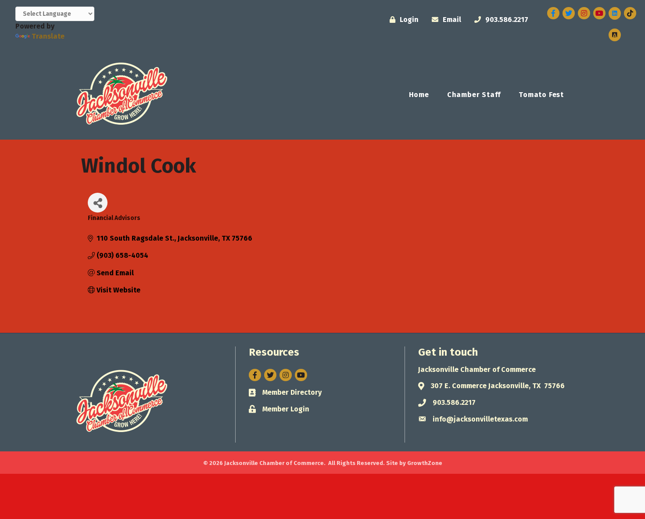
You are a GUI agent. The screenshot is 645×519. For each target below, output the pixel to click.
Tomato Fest (541, 94)
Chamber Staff (474, 94)
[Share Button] (98, 203)
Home (419, 94)
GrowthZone (424, 463)
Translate (48, 36)
